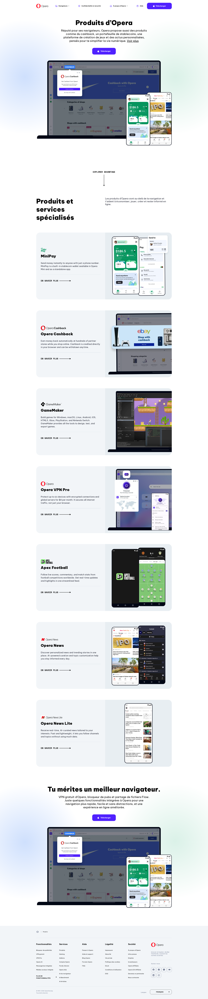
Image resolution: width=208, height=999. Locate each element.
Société (132, 944)
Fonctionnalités (44, 944)
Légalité (109, 944)
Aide (84, 944)
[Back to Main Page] (42, 6)
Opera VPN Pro (55, 489)
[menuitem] (62, 6)
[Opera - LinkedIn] (153, 975)
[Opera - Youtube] (169, 969)
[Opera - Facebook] (153, 969)
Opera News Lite (56, 723)
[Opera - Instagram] (158, 975)
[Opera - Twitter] (164, 969)
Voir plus (133, 41)
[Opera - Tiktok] (158, 969)
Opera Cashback (57, 334)
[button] (159, 6)
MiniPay (48, 256)
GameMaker (52, 410)
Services (63, 944)
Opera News (52, 645)
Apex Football (54, 567)
